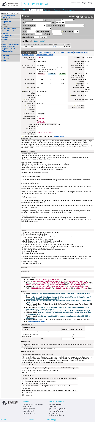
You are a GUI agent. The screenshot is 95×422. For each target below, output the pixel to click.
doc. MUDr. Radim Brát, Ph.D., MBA (47, 279)
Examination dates (9, 28)
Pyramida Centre (28, 406)
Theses (5, 33)
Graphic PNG (59, 136)
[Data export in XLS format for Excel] (81, 17)
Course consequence (44, 31)
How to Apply (53, 413)
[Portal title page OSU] (39, 4)
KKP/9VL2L (40, 122)
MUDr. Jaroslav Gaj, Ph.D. (73, 281)
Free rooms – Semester (10, 44)
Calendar (5, 58)
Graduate (57, 10)
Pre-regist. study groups (8, 36)
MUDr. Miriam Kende (57, 285)
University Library (28, 410)
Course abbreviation (53, 20)
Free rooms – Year (9, 46)
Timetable (69, 52)
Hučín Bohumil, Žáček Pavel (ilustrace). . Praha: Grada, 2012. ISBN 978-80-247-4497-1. (58, 298)
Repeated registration (80, 84)
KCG (38, 57)
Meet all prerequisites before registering (43, 124)
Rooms (5, 39)
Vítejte (25, 10)
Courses (5, 19)
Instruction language (28, 25)
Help (4, 60)
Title (23, 22)
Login (84, 3)
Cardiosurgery (57, 47)
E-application (53, 406)
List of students (58, 52)
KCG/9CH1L (40, 118)
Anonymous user (75, 3)
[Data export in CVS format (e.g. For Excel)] (85, 17)
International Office (29, 413)
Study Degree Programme (57, 408)
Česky (90, 3)
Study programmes (44, 52)
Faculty (24, 31)
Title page (6, 56)
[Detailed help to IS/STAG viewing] (92, 17)
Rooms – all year (8, 42)
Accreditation (26, 28)
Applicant (47, 10)
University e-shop (28, 411)
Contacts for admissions (56, 415)
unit (27, 20)
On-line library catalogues (37, 321)
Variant (67, 45)
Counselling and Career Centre (33, 405)
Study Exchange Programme (58, 410)
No (87, 91)
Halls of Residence (29, 408)
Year (53, 22)
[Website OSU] (12, 4)
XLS (66, 136)
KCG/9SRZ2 (50, 132)
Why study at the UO (55, 405)
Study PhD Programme (56, 411)
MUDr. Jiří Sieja (76, 285)
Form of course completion (56, 25)
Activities (25, 267)
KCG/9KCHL (40, 132)
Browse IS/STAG (36, 10)
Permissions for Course (44, 55)
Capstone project (8, 49)
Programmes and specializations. (8, 16)
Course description (29, 52)
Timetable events (8, 31)
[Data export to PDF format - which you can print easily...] (77, 17)
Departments (6, 22)
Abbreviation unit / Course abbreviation (39, 45)
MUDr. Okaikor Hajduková (35, 285)
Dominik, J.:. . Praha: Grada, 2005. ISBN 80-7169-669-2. (63, 311)
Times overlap (7, 51)
